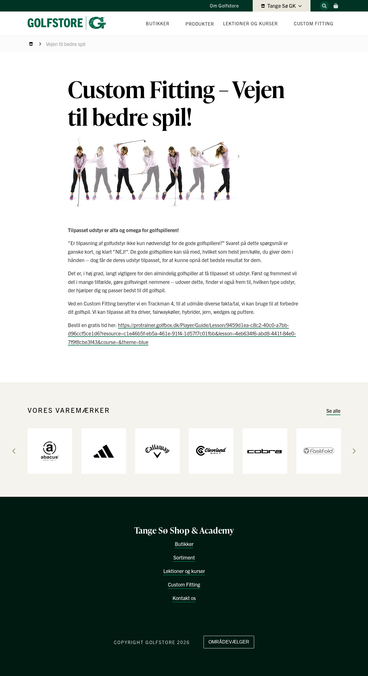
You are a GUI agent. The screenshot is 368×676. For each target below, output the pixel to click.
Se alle (333, 410)
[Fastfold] (318, 450)
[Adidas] (103, 450)
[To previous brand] (14, 451)
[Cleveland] (211, 450)
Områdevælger (228, 641)
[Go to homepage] (69, 23)
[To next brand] (354, 451)
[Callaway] (157, 450)
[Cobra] (265, 450)
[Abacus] (50, 450)
